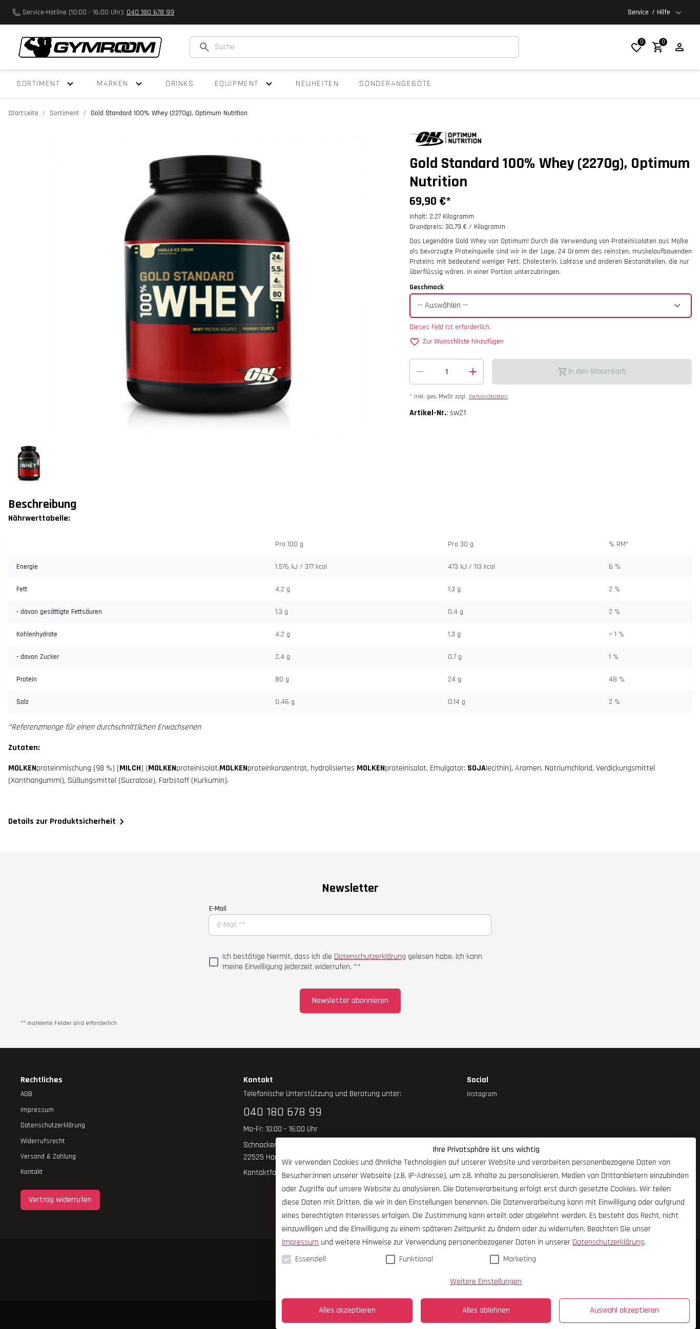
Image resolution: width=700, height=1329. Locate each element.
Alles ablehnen (486, 1310)
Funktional (416, 1259)
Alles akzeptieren (347, 1310)
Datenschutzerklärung (370, 956)
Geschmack (426, 287)
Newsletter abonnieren (350, 1000)
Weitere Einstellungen (486, 1281)
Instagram (482, 1094)
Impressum (300, 1242)
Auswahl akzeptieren (624, 1310)
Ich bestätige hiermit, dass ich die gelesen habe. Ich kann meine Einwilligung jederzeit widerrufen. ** (352, 962)
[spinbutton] (447, 371)
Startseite (23, 113)
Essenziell (310, 1259)
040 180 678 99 (150, 12)
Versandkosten (488, 396)
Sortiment (64, 113)
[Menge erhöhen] (473, 371)
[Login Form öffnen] (679, 47)
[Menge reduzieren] (420, 371)
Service (649, 12)
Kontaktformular (270, 1172)
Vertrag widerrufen (60, 1199)
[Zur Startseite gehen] (85, 47)
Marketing (519, 1259)
